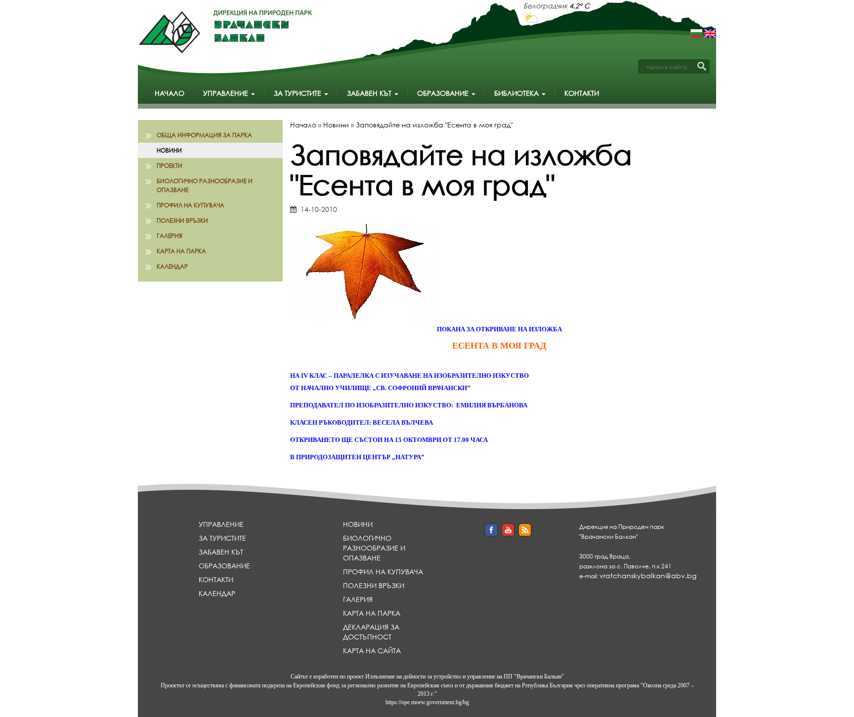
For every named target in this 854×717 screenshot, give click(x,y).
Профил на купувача (190, 205)
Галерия (169, 236)
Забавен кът (370, 93)
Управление (226, 93)
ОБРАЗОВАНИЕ (443, 93)
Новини (169, 150)
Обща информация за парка (204, 135)
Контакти (581, 93)
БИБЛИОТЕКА (517, 93)
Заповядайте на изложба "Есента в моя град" (434, 124)
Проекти (169, 165)
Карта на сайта (372, 650)
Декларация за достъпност (371, 631)
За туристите (298, 93)
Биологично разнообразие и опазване (205, 185)
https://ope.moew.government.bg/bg (427, 702)
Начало (169, 93)
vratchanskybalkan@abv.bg (647, 575)
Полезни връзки (182, 220)
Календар (172, 266)
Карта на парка (181, 251)
